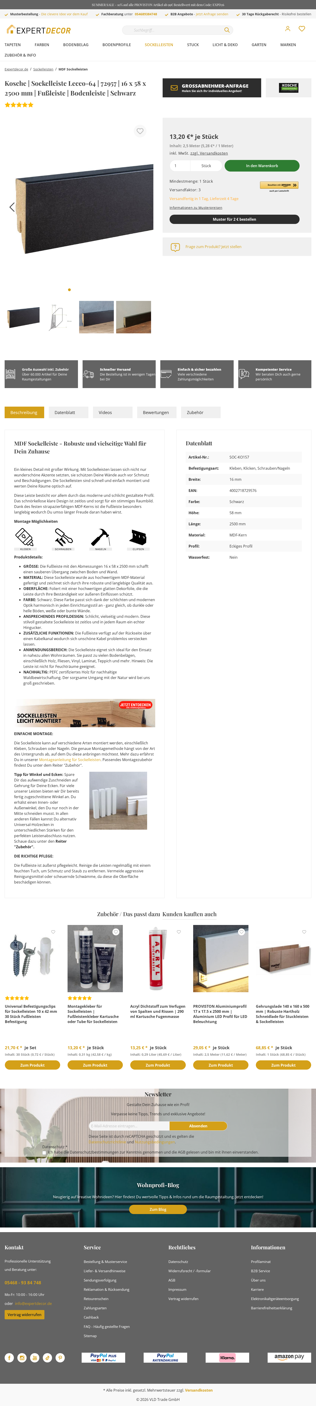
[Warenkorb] (313, 25)
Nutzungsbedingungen (155, 1142)
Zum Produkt (32, 1065)
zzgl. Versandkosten (209, 153)
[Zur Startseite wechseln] (39, 29)
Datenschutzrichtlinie (107, 1142)
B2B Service (260, 1271)
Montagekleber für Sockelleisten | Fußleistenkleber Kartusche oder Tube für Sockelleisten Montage (93, 1014)
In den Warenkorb (262, 165)
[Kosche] (288, 88)
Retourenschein (96, 1298)
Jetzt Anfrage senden (212, 14)
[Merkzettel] (302, 30)
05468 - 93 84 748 (23, 1283)
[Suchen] (227, 30)
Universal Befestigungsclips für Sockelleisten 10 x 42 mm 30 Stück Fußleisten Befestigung (31, 1014)
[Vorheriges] (10, 208)
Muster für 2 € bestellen (234, 219)
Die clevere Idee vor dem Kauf (64, 14)
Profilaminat (261, 1261)
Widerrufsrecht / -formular (189, 1271)
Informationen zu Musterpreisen (196, 207)
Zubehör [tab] (195, 412)
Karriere (257, 1289)
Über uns (258, 1280)
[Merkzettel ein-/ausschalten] (140, 131)
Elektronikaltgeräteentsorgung (275, 1298)
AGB (181, 1152)
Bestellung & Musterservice (105, 1261)
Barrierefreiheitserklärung (271, 1308)
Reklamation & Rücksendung (106, 1289)
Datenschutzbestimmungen (94, 1152)
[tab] (24, 412)
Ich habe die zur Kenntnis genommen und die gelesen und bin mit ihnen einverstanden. (153, 1152)
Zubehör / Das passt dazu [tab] (128, 914)
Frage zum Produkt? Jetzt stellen (214, 246)
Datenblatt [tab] (65, 412)
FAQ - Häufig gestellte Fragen (107, 1326)
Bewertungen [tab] (156, 412)
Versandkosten (199, 1390)
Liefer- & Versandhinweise (104, 1271)
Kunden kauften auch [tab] (189, 914)
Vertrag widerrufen (24, 1314)
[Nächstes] (147, 208)
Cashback (91, 1317)
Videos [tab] (105, 412)
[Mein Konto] (287, 30)
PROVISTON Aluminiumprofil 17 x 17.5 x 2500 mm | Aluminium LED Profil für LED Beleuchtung (220, 1014)
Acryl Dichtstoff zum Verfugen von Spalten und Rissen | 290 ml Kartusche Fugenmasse (158, 1011)
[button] (279, 187)
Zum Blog (158, 1209)
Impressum (177, 1289)
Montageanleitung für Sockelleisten (70, 759)
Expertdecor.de (16, 69)
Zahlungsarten (95, 1308)
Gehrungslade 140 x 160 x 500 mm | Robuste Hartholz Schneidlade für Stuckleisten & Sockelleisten (282, 1014)
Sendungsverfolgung (100, 1280)
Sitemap (90, 1335)
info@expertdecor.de (33, 1303)
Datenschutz (178, 1261)
